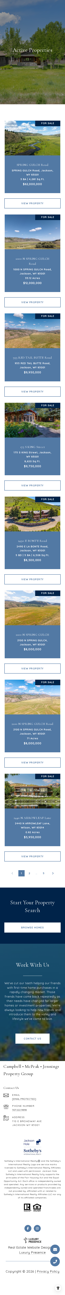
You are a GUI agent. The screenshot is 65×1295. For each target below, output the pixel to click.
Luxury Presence (32, 1252)
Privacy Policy (48, 1271)
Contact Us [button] (32, 1038)
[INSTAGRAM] (37, 1228)
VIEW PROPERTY (32, 203)
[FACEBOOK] (27, 1228)
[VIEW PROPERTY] (32, 200)
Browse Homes (32, 927)
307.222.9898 (19, 1109)
